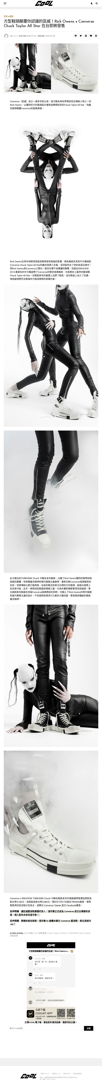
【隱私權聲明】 (77, 1074)
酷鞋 (11, 16)
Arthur (15, 36)
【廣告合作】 (66, 1074)
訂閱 (89, 1028)
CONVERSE (73, 933)
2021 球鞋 (28, 933)
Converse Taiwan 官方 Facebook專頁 (62, 905)
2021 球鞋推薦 (40, 933)
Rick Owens (85, 933)
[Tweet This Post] (80, 35)
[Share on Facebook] (75, 35)
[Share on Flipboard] (86, 35)
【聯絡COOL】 (55, 1074)
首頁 (6, 16)
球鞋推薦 (14, 936)
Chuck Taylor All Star (57, 933)
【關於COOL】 (44, 1074)
